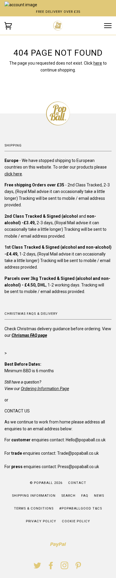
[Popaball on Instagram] (65, 567)
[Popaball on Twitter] (37, 567)
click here (13, 174)
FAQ (84, 496)
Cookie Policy (76, 521)
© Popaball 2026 (46, 483)
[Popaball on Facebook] (51, 567)
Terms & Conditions (34, 508)
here (97, 63)
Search (68, 496)
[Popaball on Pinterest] (78, 567)
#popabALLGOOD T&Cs (80, 508)
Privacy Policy (41, 521)
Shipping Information (34, 496)
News (99, 496)
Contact (77, 483)
